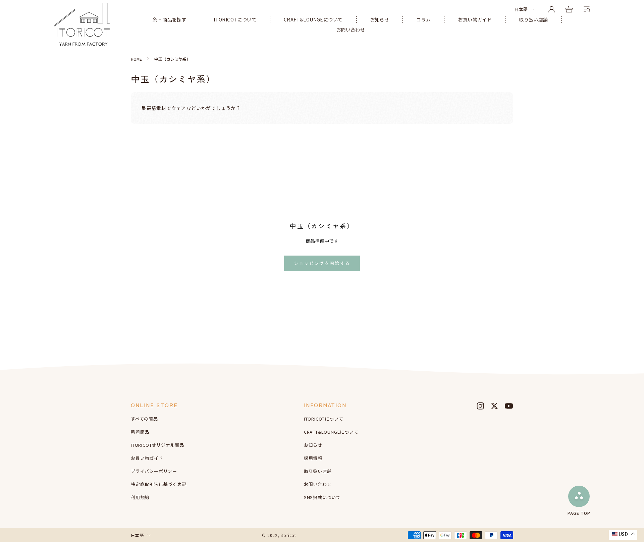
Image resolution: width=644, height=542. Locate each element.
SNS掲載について (322, 497)
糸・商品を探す (169, 19)
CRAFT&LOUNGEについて (313, 19)
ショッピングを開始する (322, 263)
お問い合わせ (350, 29)
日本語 (521, 9)
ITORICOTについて (235, 19)
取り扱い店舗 (533, 19)
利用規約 (140, 497)
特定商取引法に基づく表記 (158, 484)
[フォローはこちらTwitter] (494, 405)
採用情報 (313, 458)
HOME (136, 59)
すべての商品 (144, 419)
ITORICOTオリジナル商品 (157, 445)
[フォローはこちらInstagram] (480, 405)
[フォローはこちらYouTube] (508, 405)
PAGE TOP (579, 512)
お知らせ (379, 19)
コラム (423, 19)
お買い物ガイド (475, 19)
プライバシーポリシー (154, 471)
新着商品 (140, 432)
